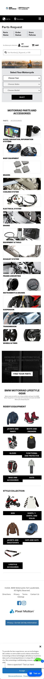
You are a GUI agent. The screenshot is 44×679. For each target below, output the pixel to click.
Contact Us (34, 594)
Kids (13, 513)
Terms (25, 594)
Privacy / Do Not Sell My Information (22, 622)
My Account (25, 45)
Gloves (13, 453)
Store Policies (32, 33)
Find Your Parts (22, 373)
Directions (6, 594)
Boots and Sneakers (32, 430)
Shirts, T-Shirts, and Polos (31, 515)
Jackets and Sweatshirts (13, 541)
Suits (31, 477)
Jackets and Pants (12, 430)
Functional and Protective (32, 454)
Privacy (16, 594)
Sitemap (20, 597)
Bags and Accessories (13, 478)
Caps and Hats (32, 540)
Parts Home (5, 33)
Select (22, 97)
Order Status (18, 33)
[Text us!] (34, 674)
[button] (40, 646)
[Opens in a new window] (19, 602)
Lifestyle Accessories (13, 565)
